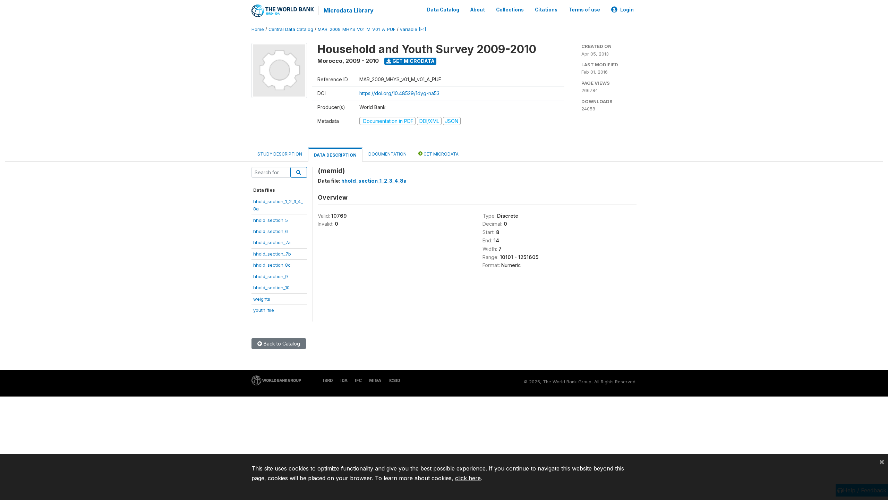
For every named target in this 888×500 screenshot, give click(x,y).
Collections (510, 9)
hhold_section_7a (272, 242)
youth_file (263, 310)
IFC (358, 380)
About (477, 9)
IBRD (328, 380)
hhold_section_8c (272, 265)
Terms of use (584, 9)
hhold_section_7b (272, 254)
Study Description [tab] (279, 154)
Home (257, 29)
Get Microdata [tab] (440, 154)
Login (627, 9)
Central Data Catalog (290, 29)
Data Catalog (443, 9)
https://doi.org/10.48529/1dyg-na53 (399, 93)
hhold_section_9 (270, 276)
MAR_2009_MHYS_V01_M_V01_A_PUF (356, 29)
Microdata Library (349, 10)
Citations (546, 9)
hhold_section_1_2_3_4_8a (374, 181)
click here (468, 478)
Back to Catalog (281, 344)
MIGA (375, 380)
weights (261, 299)
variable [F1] (413, 29)
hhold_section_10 (271, 287)
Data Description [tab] (335, 155)
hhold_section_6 (270, 231)
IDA (344, 380)
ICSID (394, 380)
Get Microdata (413, 61)
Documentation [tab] (387, 154)
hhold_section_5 (270, 220)
